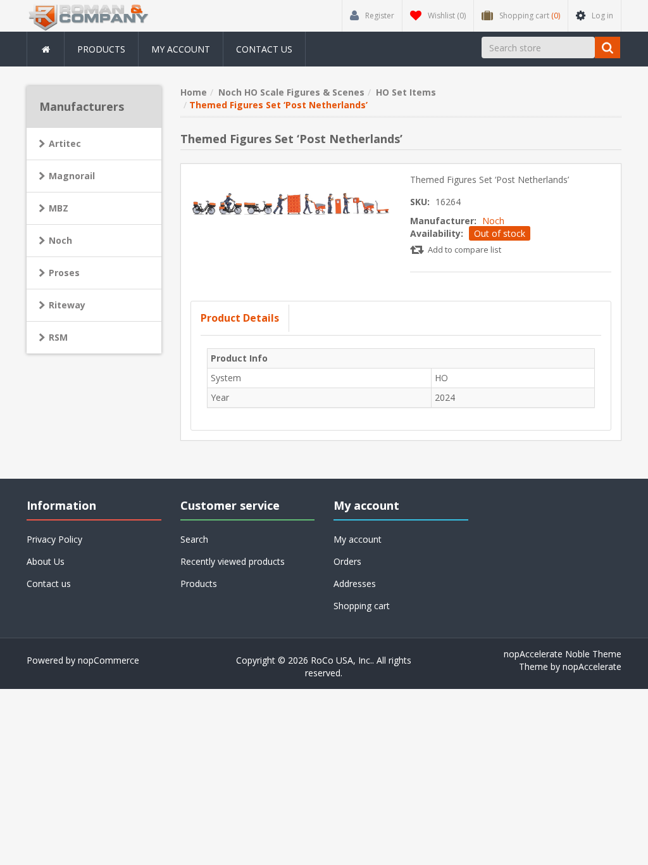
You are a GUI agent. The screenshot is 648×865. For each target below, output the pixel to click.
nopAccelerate (592, 666)
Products (101, 49)
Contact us (264, 49)
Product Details (240, 318)
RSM (58, 337)
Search (194, 539)
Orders (347, 561)
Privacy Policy (54, 539)
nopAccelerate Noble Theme (562, 654)
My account (180, 49)
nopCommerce (108, 660)
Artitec (65, 143)
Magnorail (72, 176)
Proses (64, 273)
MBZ (58, 208)
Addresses (354, 584)
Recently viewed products (232, 561)
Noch (493, 221)
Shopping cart (361, 606)
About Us (46, 561)
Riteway (67, 305)
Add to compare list (464, 249)
